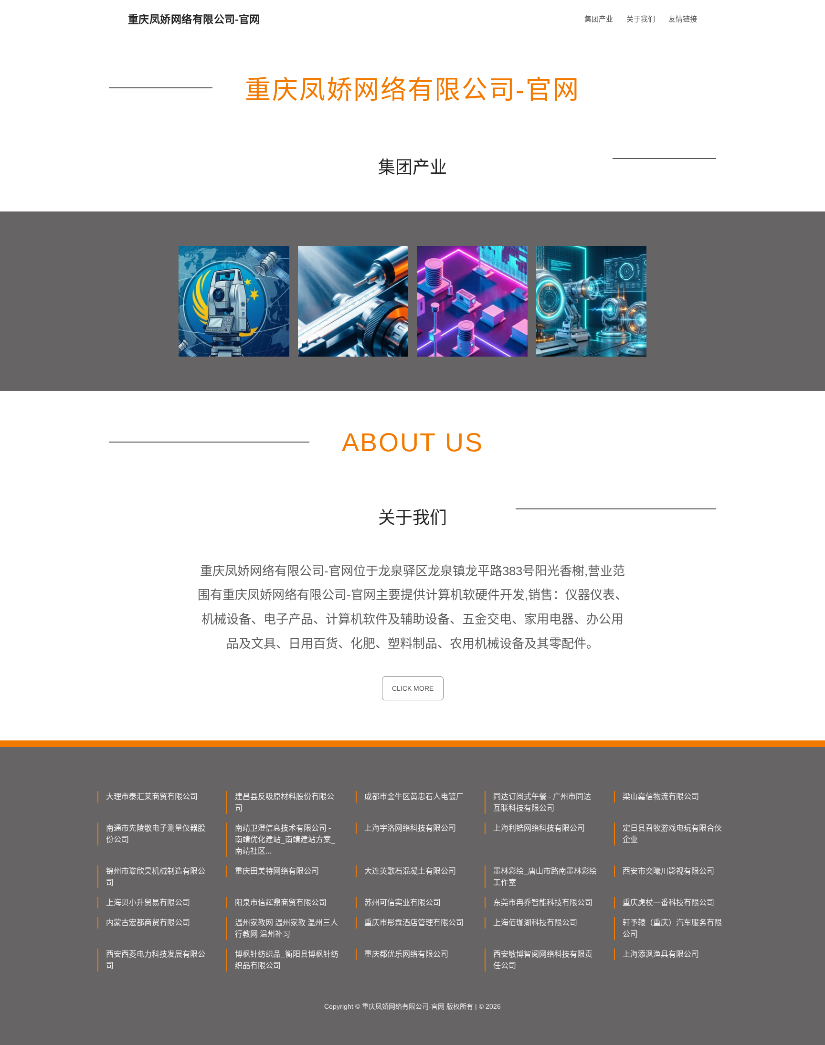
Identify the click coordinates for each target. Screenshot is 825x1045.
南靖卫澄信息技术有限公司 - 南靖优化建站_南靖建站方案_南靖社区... (285, 839)
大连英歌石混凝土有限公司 (410, 871)
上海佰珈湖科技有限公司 (535, 922)
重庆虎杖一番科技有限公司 (668, 902)
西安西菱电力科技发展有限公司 (155, 960)
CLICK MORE (413, 688)
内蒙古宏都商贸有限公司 (148, 922)
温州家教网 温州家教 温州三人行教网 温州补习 (286, 928)
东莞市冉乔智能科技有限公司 (542, 902)
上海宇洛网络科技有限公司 (410, 828)
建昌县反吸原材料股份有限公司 (284, 802)
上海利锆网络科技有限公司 (539, 828)
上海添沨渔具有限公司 (661, 954)
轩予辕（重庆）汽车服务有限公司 (672, 928)
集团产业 (598, 19)
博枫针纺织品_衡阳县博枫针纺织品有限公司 (286, 960)
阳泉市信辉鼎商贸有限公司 (281, 902)
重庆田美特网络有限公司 (277, 871)
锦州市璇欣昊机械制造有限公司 (155, 877)
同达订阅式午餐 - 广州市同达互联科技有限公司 (542, 802)
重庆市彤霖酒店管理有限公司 (414, 922)
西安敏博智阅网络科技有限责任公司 (542, 960)
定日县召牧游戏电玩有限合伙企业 (672, 834)
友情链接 (682, 19)
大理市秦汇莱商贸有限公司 (152, 796)
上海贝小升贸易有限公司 (148, 902)
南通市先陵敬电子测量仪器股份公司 (155, 834)
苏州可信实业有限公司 (402, 902)
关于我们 (640, 19)
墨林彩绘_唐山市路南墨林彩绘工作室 (545, 877)
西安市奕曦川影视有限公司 (668, 871)
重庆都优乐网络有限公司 (406, 954)
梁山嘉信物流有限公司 (661, 796)
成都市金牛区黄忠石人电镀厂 (414, 796)
